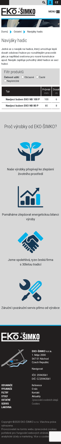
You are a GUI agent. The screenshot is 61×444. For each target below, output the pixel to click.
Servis (5, 403)
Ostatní (18, 31)
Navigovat (37, 368)
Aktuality (36, 396)
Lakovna (6, 407)
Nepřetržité (12, 81)
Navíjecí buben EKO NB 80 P (22, 105)
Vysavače (6, 389)
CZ (56, 2)
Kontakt (35, 392)
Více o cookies (42, 436)
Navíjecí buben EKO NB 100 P (23, 99)
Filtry (4, 392)
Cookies (36, 403)
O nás (34, 389)
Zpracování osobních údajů (45, 400)
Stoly (4, 396)
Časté (41, 77)
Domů (4, 31)
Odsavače (7, 385)
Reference (37, 385)
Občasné (29, 77)
